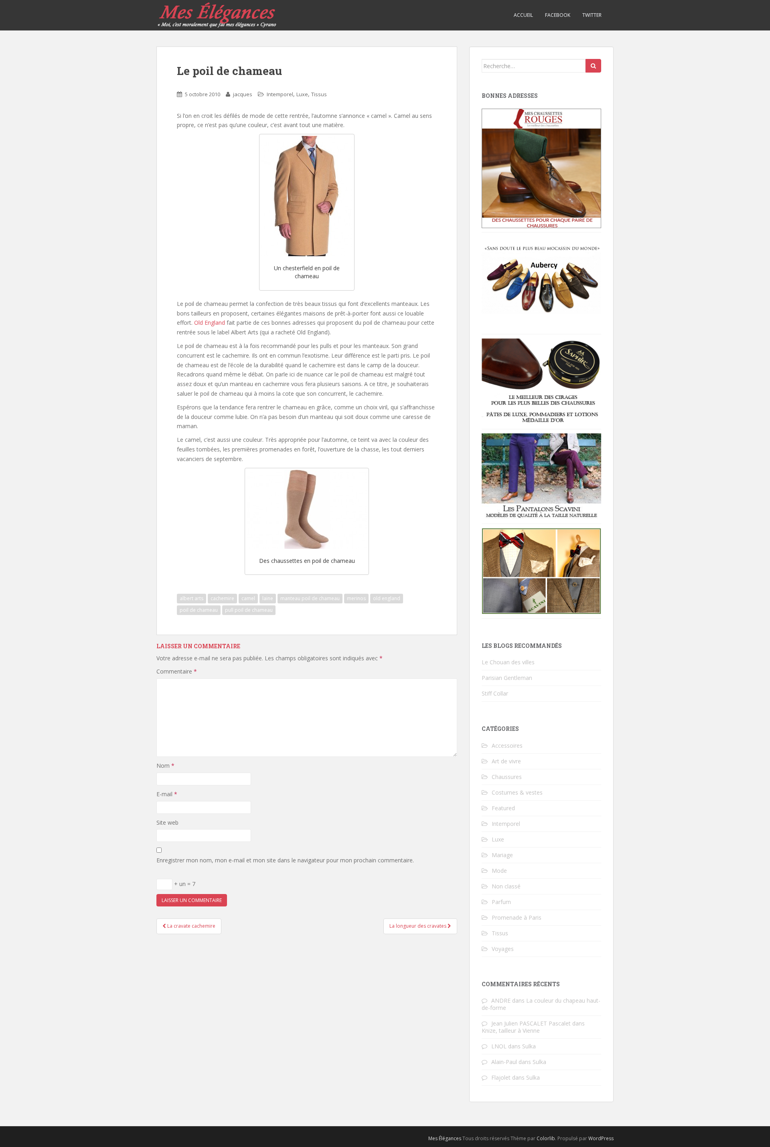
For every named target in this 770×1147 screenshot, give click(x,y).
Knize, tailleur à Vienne (511, 1030)
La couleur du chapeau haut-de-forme (541, 1004)
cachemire (222, 598)
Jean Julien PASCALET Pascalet (531, 1023)
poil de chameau (199, 610)
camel (248, 598)
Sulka (529, 1046)
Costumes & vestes (517, 792)
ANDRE (501, 1000)
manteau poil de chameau (310, 598)
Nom (165, 765)
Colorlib (546, 1138)
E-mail (166, 794)
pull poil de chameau (249, 610)
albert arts (191, 598)
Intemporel (280, 94)
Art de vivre (506, 761)
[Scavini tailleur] (541, 570)
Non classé (506, 886)
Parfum (501, 902)
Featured (503, 808)
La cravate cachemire (190, 925)
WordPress (601, 1138)
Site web (167, 822)
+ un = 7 (183, 884)
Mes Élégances (444, 1138)
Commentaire (176, 671)
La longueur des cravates (418, 925)
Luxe (302, 94)
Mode (499, 870)
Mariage (502, 855)
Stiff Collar (495, 693)
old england (386, 598)
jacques (242, 94)
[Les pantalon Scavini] (541, 475)
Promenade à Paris (516, 917)
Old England (209, 322)
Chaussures (507, 777)
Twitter (592, 15)
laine (267, 598)
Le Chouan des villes (508, 662)
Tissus (319, 94)
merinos (356, 598)
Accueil (523, 15)
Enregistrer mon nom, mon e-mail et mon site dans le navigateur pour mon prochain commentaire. (285, 860)
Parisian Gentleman (507, 678)
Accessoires (507, 745)
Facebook (557, 15)
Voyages (503, 949)
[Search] (593, 66)
